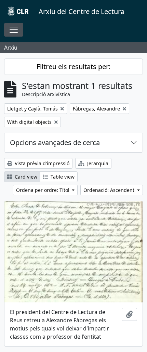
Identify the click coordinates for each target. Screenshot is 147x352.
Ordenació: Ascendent (109, 190)
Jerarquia (97, 163)
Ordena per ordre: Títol (43, 190)
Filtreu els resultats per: (73, 66)
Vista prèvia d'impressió (41, 163)
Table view (62, 176)
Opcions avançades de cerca (55, 142)
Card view (25, 176)
